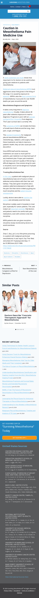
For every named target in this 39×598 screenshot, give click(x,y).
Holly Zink (7, 39)
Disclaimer (17, 591)
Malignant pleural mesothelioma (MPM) (17, 89)
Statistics (6, 25)
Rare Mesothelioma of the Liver (30, 268)
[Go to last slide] (5, 308)
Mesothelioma (19, 2)
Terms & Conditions (28, 591)
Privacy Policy (8, 591)
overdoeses (24, 253)
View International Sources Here (16, 577)
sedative (17, 257)
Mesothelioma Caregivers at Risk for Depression (10, 269)
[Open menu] (2, 2)
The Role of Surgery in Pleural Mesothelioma (18, 366)
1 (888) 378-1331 (19, 16)
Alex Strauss (9, 323)
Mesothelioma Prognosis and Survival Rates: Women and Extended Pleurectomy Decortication (18, 384)
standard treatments (13, 135)
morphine (15, 253)
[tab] (15, 329)
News (24, 7)
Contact (18, 7)
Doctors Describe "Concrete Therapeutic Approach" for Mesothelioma (18, 317)
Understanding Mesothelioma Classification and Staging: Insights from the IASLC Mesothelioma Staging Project (19, 375)
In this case (7, 176)
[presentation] (19, 300)
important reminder (18, 209)
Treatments (15, 25)
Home (12, 7)
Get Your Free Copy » (19, 438)
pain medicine (8, 257)
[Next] (33, 308)
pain (32, 253)
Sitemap (19, 593)
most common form (29, 96)
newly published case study (14, 78)
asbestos (6, 96)
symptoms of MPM (13, 126)
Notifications (31, 6)
